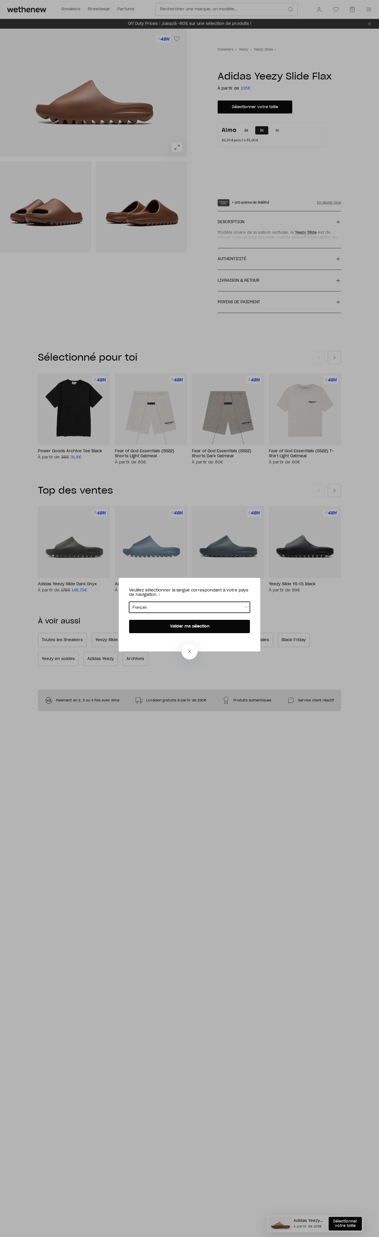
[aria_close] (189, 651)
